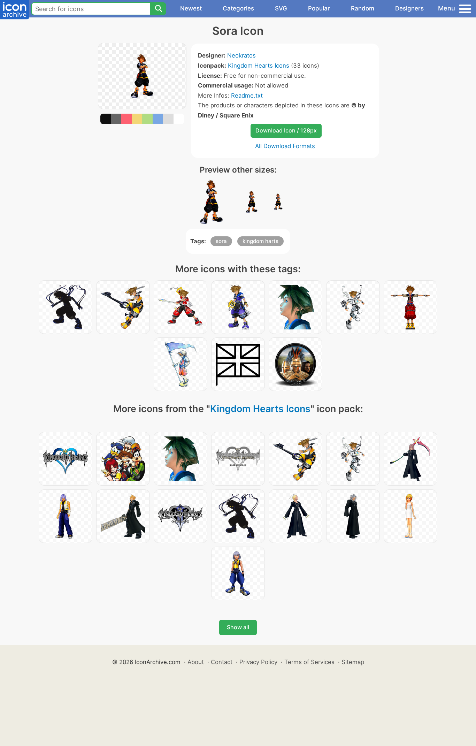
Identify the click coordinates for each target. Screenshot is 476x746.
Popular (319, 8)
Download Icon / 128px (286, 130)
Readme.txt (247, 95)
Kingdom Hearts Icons (258, 65)
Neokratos (241, 55)
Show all (238, 627)
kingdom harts (260, 241)
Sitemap (352, 662)
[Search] (158, 8)
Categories (238, 8)
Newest (191, 8)
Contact (221, 662)
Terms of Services (309, 662)
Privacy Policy (258, 662)
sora (221, 241)
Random (362, 8)
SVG (281, 8)
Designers (409, 8)
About (195, 662)
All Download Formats (285, 146)
